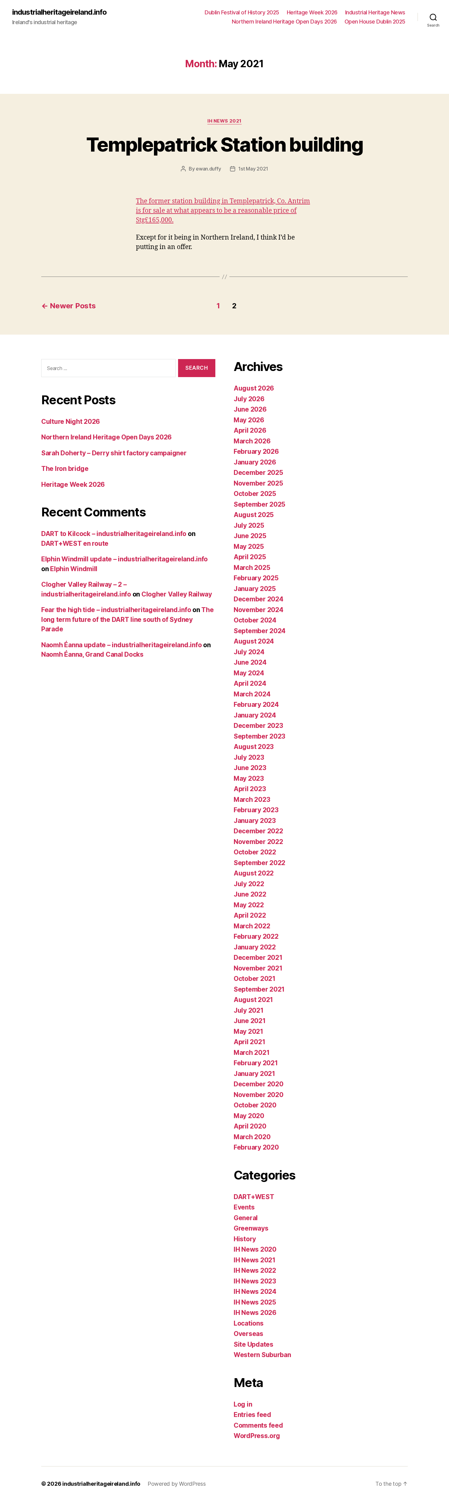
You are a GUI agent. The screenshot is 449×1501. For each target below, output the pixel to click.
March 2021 (251, 1052)
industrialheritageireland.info (59, 12)
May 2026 (249, 420)
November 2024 (258, 610)
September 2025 (259, 504)
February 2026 (256, 451)
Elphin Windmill (73, 569)
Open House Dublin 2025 (375, 21)
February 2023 (256, 810)
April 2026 (250, 430)
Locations (249, 1323)
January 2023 (255, 820)
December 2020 (258, 1084)
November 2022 (258, 842)
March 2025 (252, 567)
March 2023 (252, 799)
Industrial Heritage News (375, 12)
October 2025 (255, 493)
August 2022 (254, 873)
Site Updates (253, 1344)
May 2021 (248, 1031)
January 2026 (255, 462)
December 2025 (258, 472)
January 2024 (255, 715)
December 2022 (258, 831)
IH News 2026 (255, 1312)
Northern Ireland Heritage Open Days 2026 (284, 21)
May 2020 (249, 1116)
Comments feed (258, 1425)
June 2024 (250, 662)
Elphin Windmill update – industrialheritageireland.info (124, 559)
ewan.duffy (208, 169)
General (246, 1218)
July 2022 (249, 884)
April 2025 (250, 557)
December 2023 (258, 725)
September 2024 (260, 631)
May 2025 (249, 546)
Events (244, 1207)
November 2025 (258, 483)
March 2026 (252, 441)
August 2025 (254, 515)
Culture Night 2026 (70, 421)
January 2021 (254, 1073)
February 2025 (256, 578)
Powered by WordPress (177, 1484)
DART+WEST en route (74, 543)
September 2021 (259, 989)
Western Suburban (262, 1355)
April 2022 (250, 915)
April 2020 (250, 1126)
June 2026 (250, 409)
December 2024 (258, 599)
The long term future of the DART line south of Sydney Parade (127, 619)
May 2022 (249, 905)
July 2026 (249, 399)
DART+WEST (254, 1197)
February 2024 (256, 704)
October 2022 (255, 852)
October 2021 (255, 978)
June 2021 (250, 1021)
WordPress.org (257, 1436)
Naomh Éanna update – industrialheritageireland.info (121, 645)
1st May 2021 (253, 169)
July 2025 (249, 525)
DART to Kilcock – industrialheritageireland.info (113, 534)
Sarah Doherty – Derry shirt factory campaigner (114, 453)
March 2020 (252, 1137)
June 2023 (250, 768)
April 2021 (249, 1042)
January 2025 (255, 589)
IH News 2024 (255, 1291)
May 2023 (249, 778)
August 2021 (253, 1000)
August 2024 (254, 641)
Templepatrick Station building (224, 144)
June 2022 (250, 894)
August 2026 (254, 388)
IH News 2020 (255, 1249)
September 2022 (259, 863)
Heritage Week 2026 (312, 12)
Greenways (251, 1228)
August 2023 (254, 746)
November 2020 (258, 1095)
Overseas (248, 1334)
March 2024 (252, 694)
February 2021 (256, 1063)
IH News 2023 (255, 1281)
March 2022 (252, 926)
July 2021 (249, 1010)
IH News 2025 (255, 1302)
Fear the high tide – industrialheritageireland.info (116, 610)
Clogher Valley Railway (176, 594)
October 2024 (255, 620)
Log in (243, 1404)
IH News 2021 (224, 121)
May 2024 (249, 673)
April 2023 (250, 789)
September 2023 (259, 736)
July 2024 (249, 652)
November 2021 (258, 968)
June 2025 (250, 536)
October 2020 (255, 1105)
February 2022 (256, 936)
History (245, 1239)
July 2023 (249, 757)
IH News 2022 (255, 1270)
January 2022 (255, 947)
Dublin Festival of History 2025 (242, 12)
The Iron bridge (65, 468)
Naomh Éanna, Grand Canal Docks (92, 654)
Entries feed (252, 1414)
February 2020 (256, 1147)
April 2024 (250, 683)
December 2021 (258, 957)
